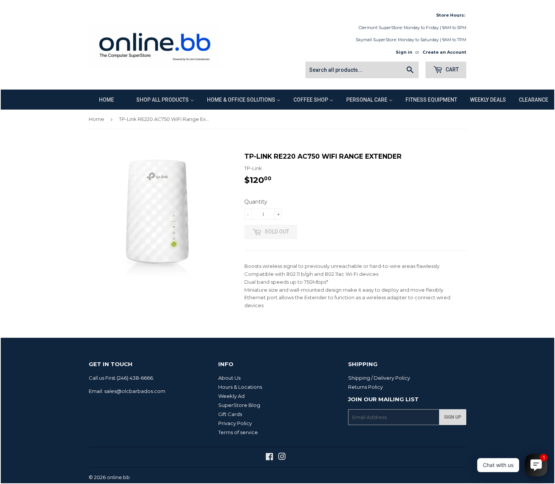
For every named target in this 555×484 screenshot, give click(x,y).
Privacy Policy (235, 423)
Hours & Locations (240, 387)
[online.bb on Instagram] (282, 458)
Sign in (404, 52)
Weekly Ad (231, 396)
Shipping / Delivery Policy (379, 378)
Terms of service (238, 432)
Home (96, 119)
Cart (451, 69)
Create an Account (444, 52)
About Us (229, 378)
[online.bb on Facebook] (269, 458)
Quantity (255, 201)
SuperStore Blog (239, 405)
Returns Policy (365, 387)
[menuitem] (101, 100)
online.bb (118, 477)
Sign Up (452, 417)
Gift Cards (230, 414)
